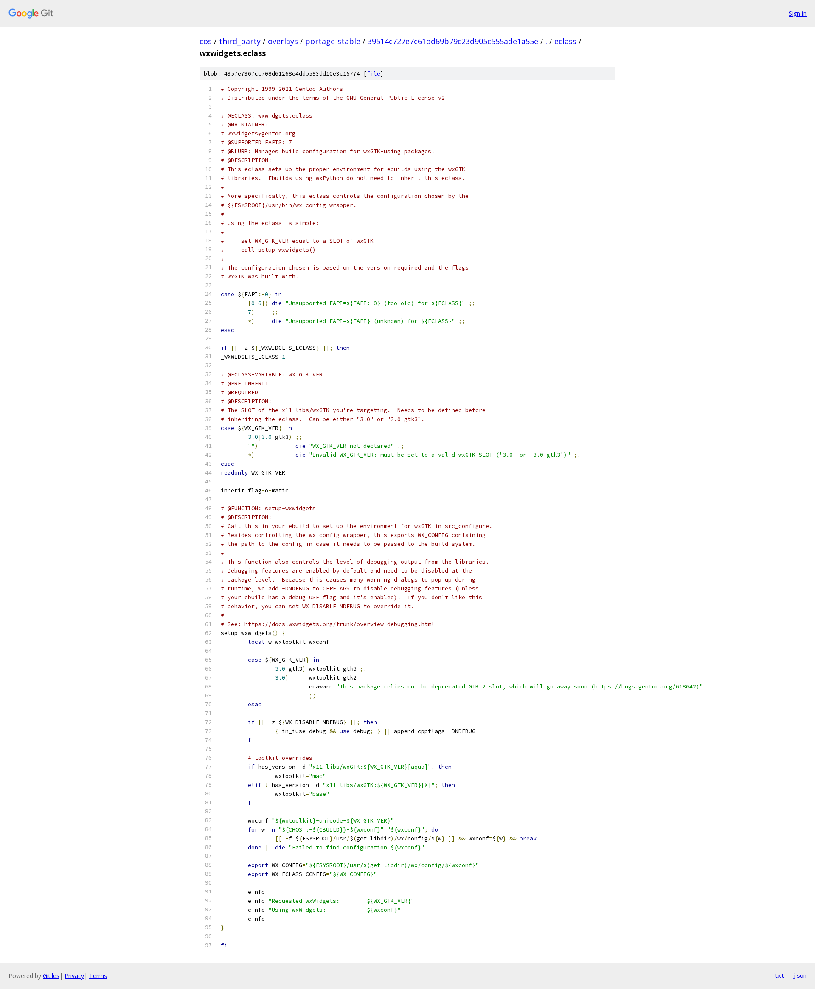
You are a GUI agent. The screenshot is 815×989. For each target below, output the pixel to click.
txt (779, 975)
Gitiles (51, 976)
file (373, 73)
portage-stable (332, 41)
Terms (98, 976)
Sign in (798, 13)
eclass (565, 41)
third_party (240, 41)
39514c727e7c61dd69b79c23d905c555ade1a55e (453, 41)
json (800, 975)
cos (206, 41)
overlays (283, 41)
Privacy (74, 976)
